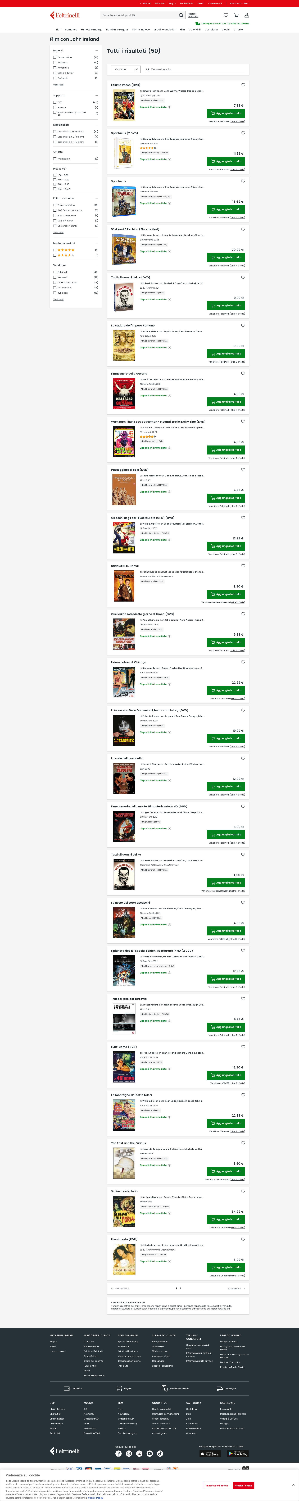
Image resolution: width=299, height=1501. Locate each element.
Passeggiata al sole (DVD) (130, 470)
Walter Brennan (187, 90)
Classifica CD (91, 1418)
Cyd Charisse (185, 668)
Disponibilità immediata (71, 131)
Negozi (172, 3)
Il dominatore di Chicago (128, 662)
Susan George (189, 716)
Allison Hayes (190, 812)
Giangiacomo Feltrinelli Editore (232, 1348)
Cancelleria (192, 1423)
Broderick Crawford (174, 283)
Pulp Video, (145, 335)
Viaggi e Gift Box (229, 1418)
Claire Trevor (188, 1197)
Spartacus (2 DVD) (124, 133)
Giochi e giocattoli (161, 1409)
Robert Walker (190, 764)
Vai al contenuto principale (64, 3)
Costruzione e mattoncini (165, 1413)
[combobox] (142, 15)
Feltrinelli (62, 272)
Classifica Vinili (92, 1433)
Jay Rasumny (187, 427)
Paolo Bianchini (150, 619)
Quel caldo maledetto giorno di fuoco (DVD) (142, 614)
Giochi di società (161, 1423)
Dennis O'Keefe (172, 1197)
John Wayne (171, 90)
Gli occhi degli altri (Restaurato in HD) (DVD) (142, 518)
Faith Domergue (186, 908)
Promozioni (64, 158)
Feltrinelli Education (230, 1362)
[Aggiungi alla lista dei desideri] (243, 84)
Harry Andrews (170, 235)
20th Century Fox (67, 215)
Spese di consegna (162, 1365)
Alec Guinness (187, 331)
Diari (188, 1413)
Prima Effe (123, 1365)
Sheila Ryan (185, 1004)
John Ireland (193, 283)
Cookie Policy (95, 1497)
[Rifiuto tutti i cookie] (293, 1485)
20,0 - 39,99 (64, 188)
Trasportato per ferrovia (129, 999)
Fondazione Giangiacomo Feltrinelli (234, 1356)
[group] (199, 24)
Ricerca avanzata (193, 15)
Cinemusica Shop (68, 282)
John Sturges (149, 571)
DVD (60, 102)
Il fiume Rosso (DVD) (125, 85)
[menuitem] (58, 29)
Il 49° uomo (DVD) (124, 1047)
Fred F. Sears (149, 1052)
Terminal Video (66, 205)
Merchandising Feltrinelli (233, 1413)
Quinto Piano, (146, 624)
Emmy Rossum (198, 1245)
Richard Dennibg (186, 1052)
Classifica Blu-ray (127, 1423)
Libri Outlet (55, 1413)
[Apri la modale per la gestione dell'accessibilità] (245, 1469)
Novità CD (89, 1413)
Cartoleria (191, 1409)
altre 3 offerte (237, 1083)
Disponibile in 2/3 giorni (71, 136)
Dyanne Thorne (204, 427)
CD (85, 1409)
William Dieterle (151, 1100)
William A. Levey (151, 427)
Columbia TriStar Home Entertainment (159, 864)
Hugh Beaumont (201, 1004)
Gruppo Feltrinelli (229, 1341)
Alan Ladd (170, 1100)
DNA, (142, 768)
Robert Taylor (169, 668)
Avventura (63, 67)
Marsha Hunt (204, 1197)
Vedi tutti (58, 84)
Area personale (160, 1341)
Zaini (188, 1418)
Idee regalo (226, 1409)
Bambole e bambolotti (164, 1428)
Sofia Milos (183, 1245)
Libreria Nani (64, 287)
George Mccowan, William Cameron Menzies (167, 956)
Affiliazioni (123, 1346)
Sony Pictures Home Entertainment (157, 1249)
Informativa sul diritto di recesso (198, 1355)
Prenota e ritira (91, 1346)
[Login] (247, 15)
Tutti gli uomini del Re (126, 855)
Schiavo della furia (124, 1191)
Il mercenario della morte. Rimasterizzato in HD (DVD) (149, 806)
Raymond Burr (172, 716)
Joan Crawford (172, 523)
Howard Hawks (150, 90)
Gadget (224, 1423)
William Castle (150, 523)
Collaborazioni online (129, 1360)
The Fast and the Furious (128, 1143)
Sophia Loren (171, 331)
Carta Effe (89, 1341)
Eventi (201, 3)
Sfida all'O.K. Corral (125, 566)
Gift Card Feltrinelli (93, 1351)
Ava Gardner (186, 235)
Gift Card (160, 3)
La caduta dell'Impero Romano (133, 326)
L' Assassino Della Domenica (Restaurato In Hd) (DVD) (149, 710)
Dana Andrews (173, 475)
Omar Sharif (202, 331)
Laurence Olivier (189, 139)
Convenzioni (215, 3)
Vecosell (62, 277)
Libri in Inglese (57, 1418)
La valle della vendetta (127, 758)
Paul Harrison (149, 908)
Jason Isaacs (169, 1245)
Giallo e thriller (66, 73)
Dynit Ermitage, (147, 95)
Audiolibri (55, 1433)
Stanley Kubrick (151, 139)
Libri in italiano (57, 1409)
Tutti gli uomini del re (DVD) (130, 277)
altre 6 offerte (237, 554)
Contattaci (158, 1360)
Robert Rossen (150, 283)
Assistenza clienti (239, 3)
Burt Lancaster (170, 571)
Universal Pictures (68, 226)
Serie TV (122, 1428)
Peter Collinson (150, 716)
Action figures (159, 1433)
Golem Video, (146, 239)
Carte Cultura (91, 1356)
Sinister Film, (146, 528)
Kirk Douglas (172, 139)
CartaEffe (145, 3)
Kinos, (143, 480)
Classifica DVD (126, 1418)
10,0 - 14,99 (63, 179)
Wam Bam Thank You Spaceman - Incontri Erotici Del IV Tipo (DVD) (158, 422)
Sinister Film (146, 1201)
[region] (149, 1485)
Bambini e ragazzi (127, 1433)
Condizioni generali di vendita (197, 1347)
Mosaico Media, (148, 384)
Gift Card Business (128, 1351)
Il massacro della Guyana (129, 374)
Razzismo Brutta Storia (232, 1367)
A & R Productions (149, 672)
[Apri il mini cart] (236, 15)
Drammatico (65, 57)
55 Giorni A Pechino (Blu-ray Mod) (135, 229)
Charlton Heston (203, 235)
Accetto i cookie (243, 1485)
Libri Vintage (56, 1423)
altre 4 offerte (237, 169)
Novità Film (124, 1413)
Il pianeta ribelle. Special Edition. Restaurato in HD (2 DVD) (152, 951)
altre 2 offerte (237, 217)
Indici (87, 1370)
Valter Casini (146, 1153)
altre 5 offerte (237, 987)
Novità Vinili (90, 1428)
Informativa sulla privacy (199, 1360)
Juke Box (62, 293)
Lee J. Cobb (200, 668)
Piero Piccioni (186, 619)
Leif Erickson (188, 523)
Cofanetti (63, 78)
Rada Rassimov (203, 619)
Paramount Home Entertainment (156, 576)
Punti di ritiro (186, 3)
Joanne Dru (192, 860)
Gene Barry (191, 379)
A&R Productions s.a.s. (70, 210)
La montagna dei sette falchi (131, 1095)
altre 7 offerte (237, 121)
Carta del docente (93, 1360)
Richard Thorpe (151, 764)
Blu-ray (62, 107)
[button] (181, 15)
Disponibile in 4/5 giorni (71, 142)
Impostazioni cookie (217, 1485)
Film (120, 1409)
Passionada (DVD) (124, 1239)
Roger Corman (150, 812)
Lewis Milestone (151, 475)
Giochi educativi (161, 1418)
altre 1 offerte (237, 602)
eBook (53, 1428)
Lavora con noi (58, 1351)
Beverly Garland (173, 812)
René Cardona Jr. (152, 379)
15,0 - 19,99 (63, 184)
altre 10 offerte (237, 939)
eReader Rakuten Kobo (232, 1428)
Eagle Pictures (66, 220)
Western (62, 62)
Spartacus (118, 181)
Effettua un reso (160, 1351)
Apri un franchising (128, 1341)
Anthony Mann (150, 331)
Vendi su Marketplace (129, 1356)
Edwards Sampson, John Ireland (160, 1149)
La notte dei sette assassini (130, 903)
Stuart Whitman (176, 379)
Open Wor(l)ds (193, 1428)
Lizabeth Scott (185, 1100)
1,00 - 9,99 (63, 175)
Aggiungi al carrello (228, 113)
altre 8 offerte (237, 361)
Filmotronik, (145, 432)
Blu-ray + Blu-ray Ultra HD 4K (72, 114)
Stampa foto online (94, 1375)
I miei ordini (158, 1346)
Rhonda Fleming (203, 571)
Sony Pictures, (147, 287)
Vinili (86, 1423)
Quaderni (191, 1433)
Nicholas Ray (149, 235)
